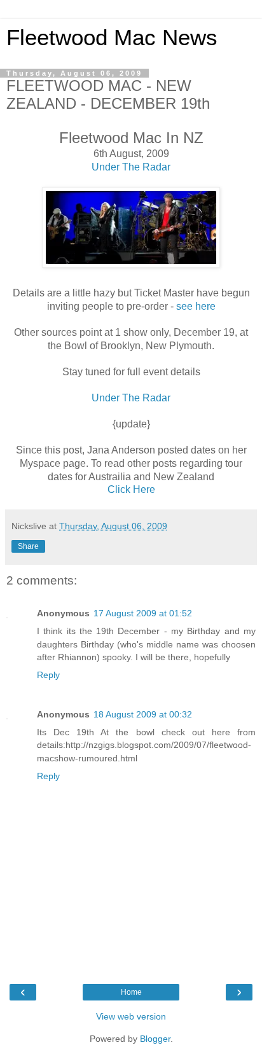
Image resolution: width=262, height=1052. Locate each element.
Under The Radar (131, 167)
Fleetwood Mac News (111, 37)
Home (131, 992)
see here (196, 306)
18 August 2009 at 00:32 (142, 714)
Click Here (131, 489)
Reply (48, 675)
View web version (131, 1016)
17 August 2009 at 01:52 (142, 613)
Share (28, 546)
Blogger (155, 1039)
